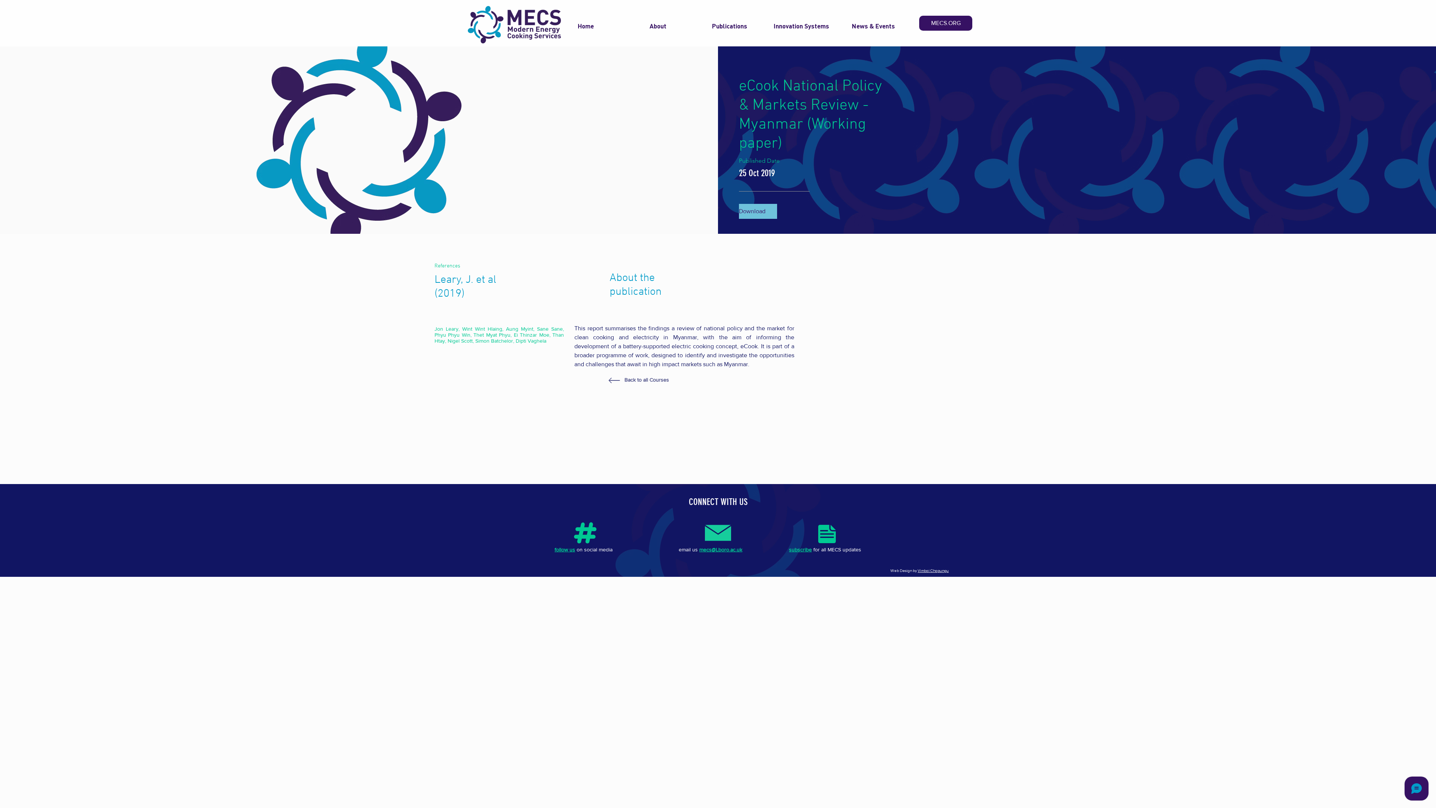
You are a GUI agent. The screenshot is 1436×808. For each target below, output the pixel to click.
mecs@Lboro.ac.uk (720, 550)
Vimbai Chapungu (933, 571)
